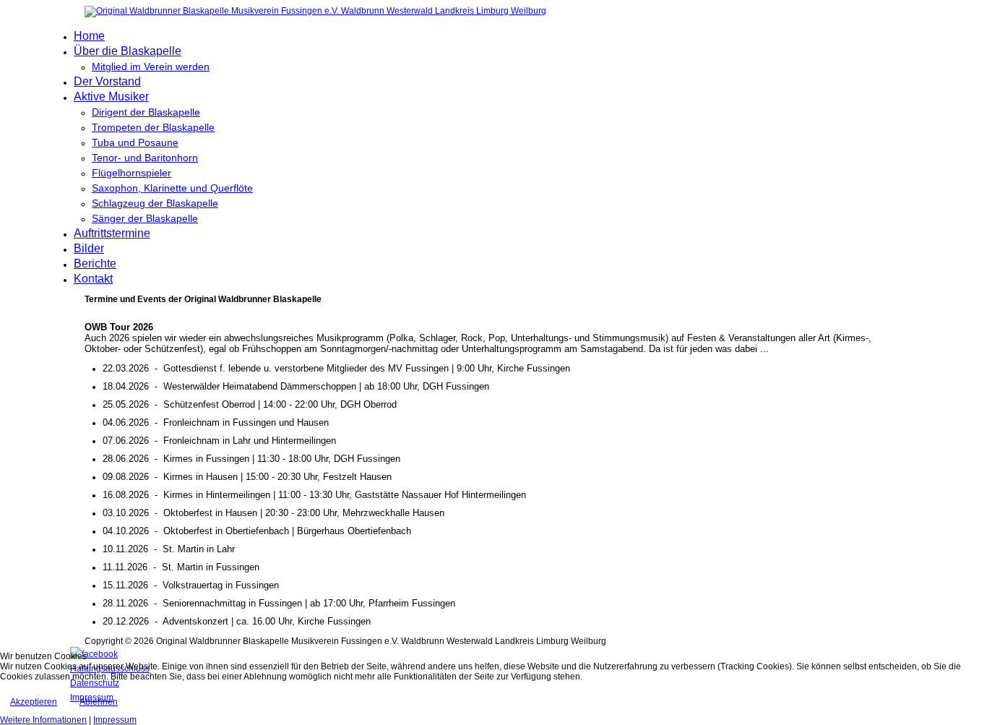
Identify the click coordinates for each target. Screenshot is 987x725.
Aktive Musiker (111, 96)
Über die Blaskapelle (127, 51)
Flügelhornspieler (131, 173)
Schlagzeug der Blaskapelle (155, 203)
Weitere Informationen (43, 720)
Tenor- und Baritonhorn (145, 157)
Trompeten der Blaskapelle (153, 127)
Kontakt (93, 279)
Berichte (95, 263)
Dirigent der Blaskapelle (146, 112)
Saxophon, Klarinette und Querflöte (172, 188)
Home (89, 36)
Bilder (89, 248)
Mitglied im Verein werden (151, 66)
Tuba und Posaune (135, 142)
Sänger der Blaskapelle (145, 218)
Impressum (115, 720)
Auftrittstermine (112, 233)
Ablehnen (98, 702)
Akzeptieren (33, 702)
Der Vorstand (107, 81)
